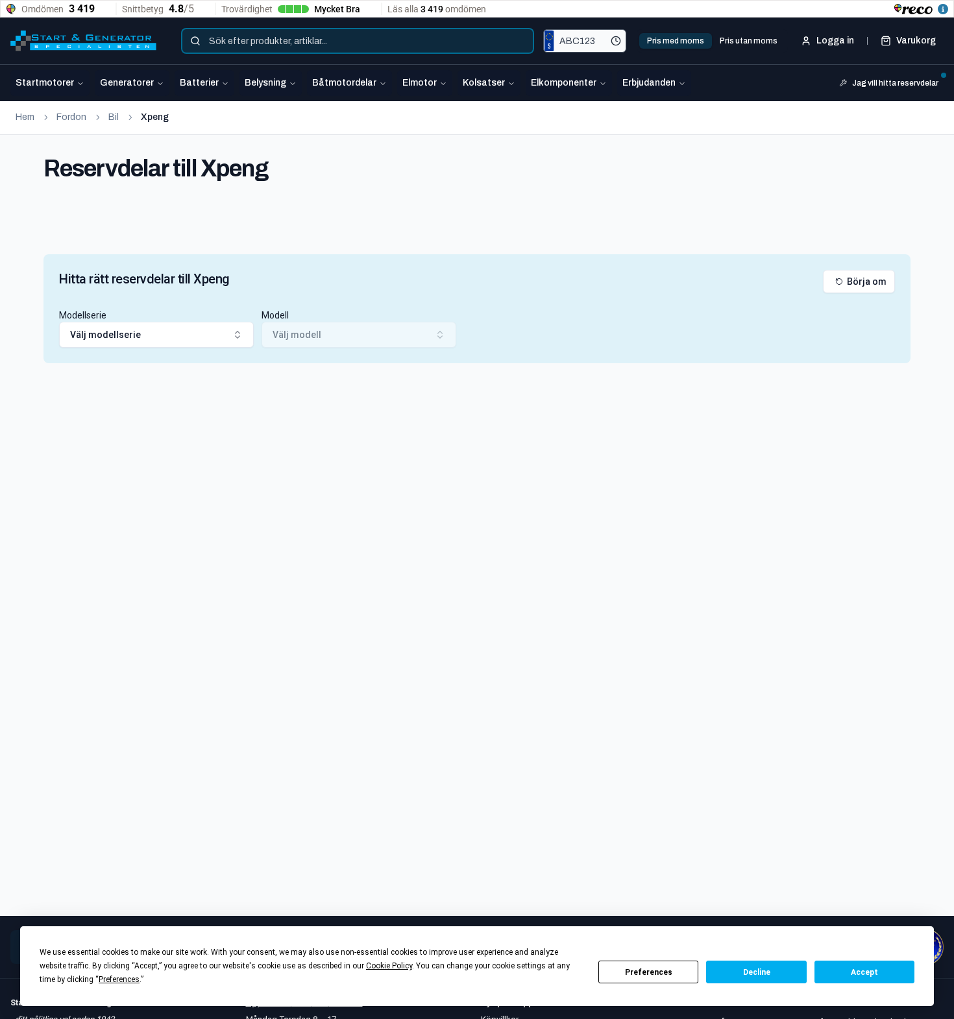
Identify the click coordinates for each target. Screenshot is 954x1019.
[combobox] (357, 41)
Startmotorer (45, 83)
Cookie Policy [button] (389, 965)
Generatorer (127, 83)
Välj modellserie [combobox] (105, 335)
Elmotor (419, 83)
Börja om (867, 281)
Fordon (71, 117)
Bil (113, 117)
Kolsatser (484, 83)
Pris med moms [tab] (675, 40)
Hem (25, 117)
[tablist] (712, 41)
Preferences (648, 972)
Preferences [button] (119, 979)
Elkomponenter (563, 83)
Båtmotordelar (344, 83)
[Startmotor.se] (83, 41)
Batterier (199, 83)
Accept (864, 972)
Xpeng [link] (155, 117)
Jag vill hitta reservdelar (895, 83)
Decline (756, 972)
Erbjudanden (649, 83)
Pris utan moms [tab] (748, 40)
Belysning (265, 83)
